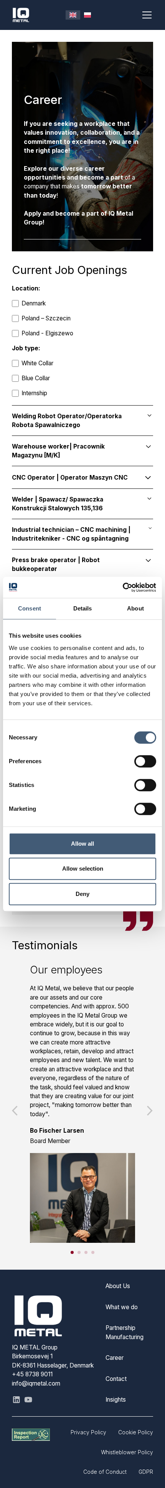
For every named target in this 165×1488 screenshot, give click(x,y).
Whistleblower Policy (127, 1452)
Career (115, 1357)
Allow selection (82, 868)
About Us (118, 1286)
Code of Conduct (105, 1472)
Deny (82, 894)
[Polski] (87, 15)
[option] (87, 15)
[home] (39, 15)
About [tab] (135, 608)
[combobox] (73, 15)
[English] (73, 15)
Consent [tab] (29, 608)
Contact (116, 1378)
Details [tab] (82, 608)
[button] (145, 15)
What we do (122, 1307)
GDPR (146, 1472)
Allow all (82, 843)
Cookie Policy (135, 1432)
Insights (116, 1399)
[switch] (145, 761)
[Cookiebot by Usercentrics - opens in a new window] (122, 587)
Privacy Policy (88, 1432)
